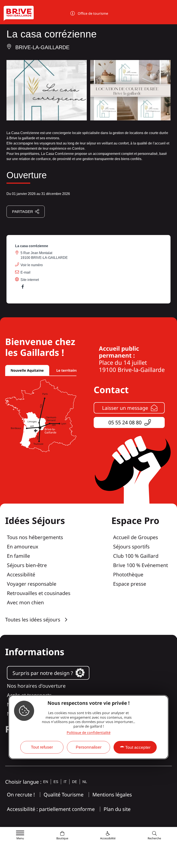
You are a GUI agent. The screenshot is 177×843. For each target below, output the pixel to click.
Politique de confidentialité (89, 732)
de (74, 782)
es (56, 782)
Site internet (30, 280)
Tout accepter (137, 747)
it (65, 782)
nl (84, 782)
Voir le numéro (32, 265)
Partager (22, 211)
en (45, 782)
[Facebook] (25, 288)
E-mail (25, 272)
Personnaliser (88, 747)
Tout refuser (42, 747)
